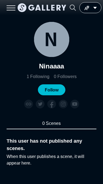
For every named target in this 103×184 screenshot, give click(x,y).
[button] (72, 7)
